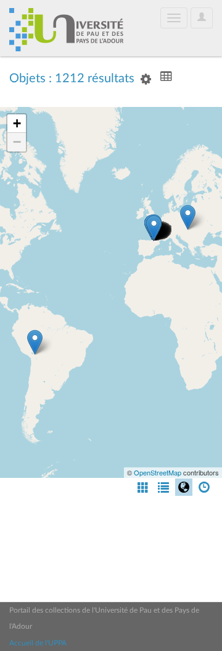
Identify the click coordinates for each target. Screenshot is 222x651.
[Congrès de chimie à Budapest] (187, 217)
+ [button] (17, 123)
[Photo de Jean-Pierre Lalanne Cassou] (154, 227)
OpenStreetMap (157, 472)
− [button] (17, 142)
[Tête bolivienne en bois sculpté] (35, 342)
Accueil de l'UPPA (38, 643)
